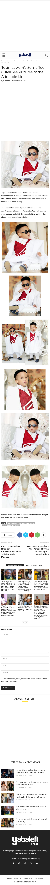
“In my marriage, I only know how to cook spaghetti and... (32, 783)
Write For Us (28, 878)
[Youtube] (36, 864)
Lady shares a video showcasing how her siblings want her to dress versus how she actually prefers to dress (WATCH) (41, 585)
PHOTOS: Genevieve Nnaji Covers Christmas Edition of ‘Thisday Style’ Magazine (11, 551)
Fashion (9, 61)
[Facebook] (19, 535)
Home (3, 61)
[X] (25, 535)
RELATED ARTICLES (15, 565)
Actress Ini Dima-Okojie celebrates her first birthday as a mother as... (31, 795)
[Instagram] (19, 864)
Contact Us (39, 878)
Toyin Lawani (12, 523)
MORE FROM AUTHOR (34, 565)
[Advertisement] (25, 26)
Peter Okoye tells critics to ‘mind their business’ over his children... (30, 771)
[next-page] (26, 622)
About (9, 878)
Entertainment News (24, 775)
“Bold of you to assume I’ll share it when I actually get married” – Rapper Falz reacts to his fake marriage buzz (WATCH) (8, 586)
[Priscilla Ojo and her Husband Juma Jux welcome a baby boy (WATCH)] (25, 599)
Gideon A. (7, 81)
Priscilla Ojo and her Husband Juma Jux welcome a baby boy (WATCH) (25, 608)
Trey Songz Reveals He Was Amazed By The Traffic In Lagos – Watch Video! (38, 550)
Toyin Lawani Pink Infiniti (11, 525)
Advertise (17, 878)
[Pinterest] (31, 535)
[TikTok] (25, 864)
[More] (43, 535)
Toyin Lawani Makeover (26, 523)
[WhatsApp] (37, 535)
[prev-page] (23, 622)
